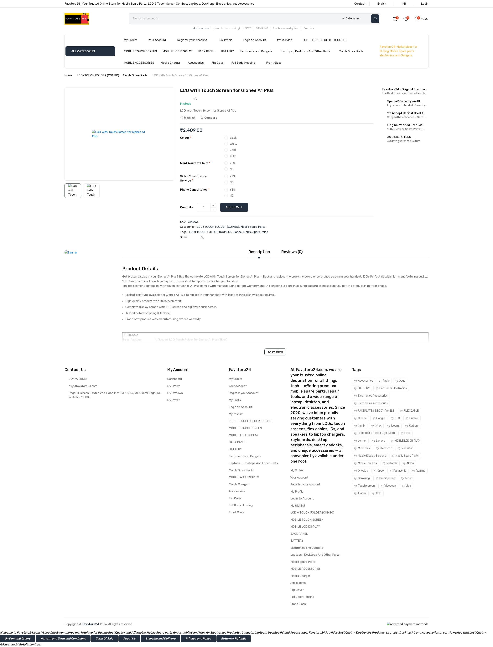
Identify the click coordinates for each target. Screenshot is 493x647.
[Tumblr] (217, 237)
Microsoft (386, 448)
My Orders (130, 40)
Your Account (157, 40)
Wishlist (189, 117)
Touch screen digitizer (286, 28)
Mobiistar (407, 448)
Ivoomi (395, 425)
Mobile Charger (170, 62)
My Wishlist (284, 40)
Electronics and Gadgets (256, 51)
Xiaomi (362, 493)
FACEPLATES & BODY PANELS (376, 410)
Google (380, 418)
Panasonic (399, 470)
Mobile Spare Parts (351, 51)
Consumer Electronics (393, 388)
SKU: (183, 221)
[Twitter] (202, 237)
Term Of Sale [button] (104, 638)
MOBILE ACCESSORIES (139, 62)
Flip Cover (218, 62)
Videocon (390, 485)
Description (259, 251)
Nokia (410, 463)
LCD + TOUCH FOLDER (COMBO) (324, 40)
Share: (184, 237)
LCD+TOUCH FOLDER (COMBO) (98, 75)
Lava (407, 433)
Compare (210, 117)
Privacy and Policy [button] (198, 638)
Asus (402, 380)
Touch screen (366, 485)
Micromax (364, 448)
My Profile (225, 40)
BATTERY (227, 51)
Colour (185, 137)
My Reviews (175, 393)
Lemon (362, 440)
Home (68, 75)
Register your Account (192, 40)
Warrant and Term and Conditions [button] (63, 638)
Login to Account (254, 40)
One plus (309, 28)
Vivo (408, 485)
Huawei (413, 418)
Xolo (378, 493)
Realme (420, 470)
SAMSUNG (262, 28)
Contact (360, 3)
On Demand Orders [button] (17, 638)
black (233, 137)
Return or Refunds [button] (233, 638)
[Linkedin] (209, 237)
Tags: (183, 232)
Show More (275, 352)
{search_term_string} (226, 28)
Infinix (361, 425)
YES (232, 163)
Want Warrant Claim (195, 163)
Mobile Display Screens (372, 455)
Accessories (196, 62)
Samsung (364, 478)
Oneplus (363, 470)
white (233, 143)
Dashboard (174, 379)
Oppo (380, 470)
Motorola (392, 463)
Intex (378, 425)
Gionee (237, 232)
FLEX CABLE (411, 410)
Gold (233, 150)
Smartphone (387, 478)
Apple (386, 380)
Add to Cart (234, 207)
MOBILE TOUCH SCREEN (140, 51)
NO (232, 169)
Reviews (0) (292, 251)
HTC (397, 418)
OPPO (248, 28)
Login (424, 3)
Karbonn (414, 425)
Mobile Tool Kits (367, 463)
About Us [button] (129, 638)
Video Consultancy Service (193, 179)
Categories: (187, 226)
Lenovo (380, 440)
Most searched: (202, 28)
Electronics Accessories (373, 395)
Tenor (408, 478)
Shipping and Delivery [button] (160, 638)
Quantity (186, 207)
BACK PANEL (206, 51)
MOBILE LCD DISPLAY (177, 51)
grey (233, 156)
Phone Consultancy (195, 189)
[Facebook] (194, 237)
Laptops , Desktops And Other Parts (305, 51)
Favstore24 (90, 624)
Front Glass (274, 62)
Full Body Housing (243, 62)
